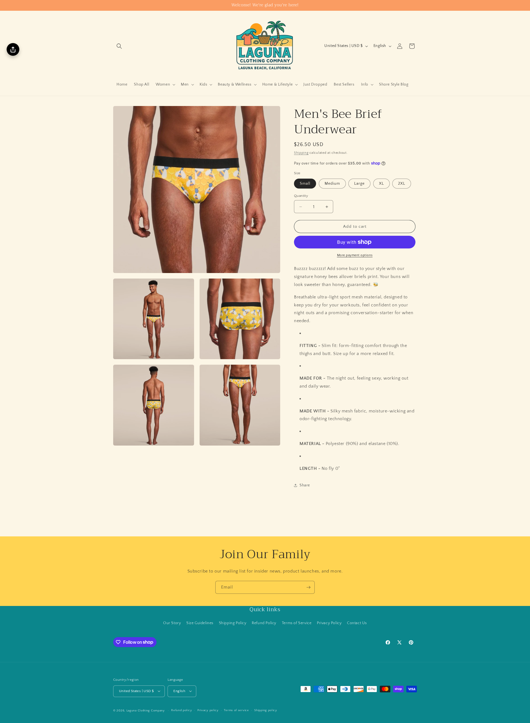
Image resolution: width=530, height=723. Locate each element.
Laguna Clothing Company (145, 710)
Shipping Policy (233, 623)
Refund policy (181, 710)
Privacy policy (208, 710)
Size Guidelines (199, 623)
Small (305, 183)
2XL (401, 183)
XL (381, 183)
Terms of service (236, 710)
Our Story (172, 623)
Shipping (301, 153)
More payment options (355, 255)
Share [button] (305, 485)
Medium (332, 183)
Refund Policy (264, 623)
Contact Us (357, 623)
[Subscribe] (308, 587)
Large (359, 183)
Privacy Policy (329, 623)
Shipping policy (265, 710)
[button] (119, 46)
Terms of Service (297, 623)
